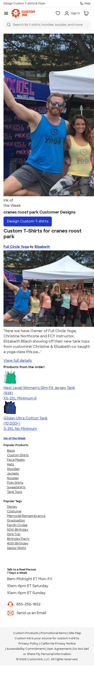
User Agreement (59, 649)
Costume (14, 511)
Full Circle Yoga (16, 247)
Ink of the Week (14, 438)
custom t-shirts (68, 638)
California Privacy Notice (58, 643)
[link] (23, 13)
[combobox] (47, 24)
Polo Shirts (15, 483)
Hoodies (13, 469)
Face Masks (16, 460)
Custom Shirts (18, 455)
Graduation (16, 520)
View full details (17, 360)
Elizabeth (42, 247)
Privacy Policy (28, 643)
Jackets (13, 474)
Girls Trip (13, 534)
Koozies (13, 478)
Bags (11, 451)
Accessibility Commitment (26, 649)
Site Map (75, 633)
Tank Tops (14, 492)
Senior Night (16, 548)
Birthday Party (18, 539)
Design (27, 221)
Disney (12, 507)
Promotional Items (53, 633)
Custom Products (25, 633)
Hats (10, 464)
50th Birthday (17, 530)
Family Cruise (17, 525)
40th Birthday (17, 543)
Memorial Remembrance (26, 516)
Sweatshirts (16, 487)
